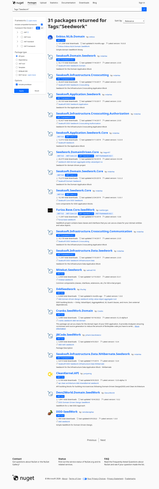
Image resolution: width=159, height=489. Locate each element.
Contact (17, 458)
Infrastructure (84, 260)
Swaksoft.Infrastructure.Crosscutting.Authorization (92, 113)
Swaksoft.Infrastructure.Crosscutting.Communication (94, 231)
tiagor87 (106, 152)
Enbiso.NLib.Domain (70, 36)
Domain (77, 46)
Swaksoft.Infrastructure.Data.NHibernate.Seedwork (93, 354)
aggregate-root (110, 299)
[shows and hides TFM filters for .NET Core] (17, 37)
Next (103, 440)
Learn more (32, 21)
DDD (68, 65)
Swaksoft (62, 65)
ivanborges (103, 210)
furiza (60, 219)
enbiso (92, 37)
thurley (83, 289)
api (59, 383)
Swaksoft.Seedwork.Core (73, 190)
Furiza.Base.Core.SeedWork (75, 209)
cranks (61, 320)
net (77, 320)
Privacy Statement (115, 478)
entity (88, 162)
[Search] (144, 9)
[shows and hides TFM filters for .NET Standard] (17, 41)
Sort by (118, 20)
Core (68, 200)
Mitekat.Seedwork (69, 269)
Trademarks (130, 478)
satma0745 (91, 270)
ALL (38, 28)
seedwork (62, 162)
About (64, 478)
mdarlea (103, 56)
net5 (64, 344)
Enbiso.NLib (69, 46)
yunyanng (87, 373)
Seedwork (74, 65)
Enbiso (61, 46)
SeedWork (85, 46)
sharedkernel (85, 383)
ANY (42, 28)
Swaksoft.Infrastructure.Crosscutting (82, 75)
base (65, 219)
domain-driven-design (71, 299)
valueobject (95, 162)
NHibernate (99, 364)
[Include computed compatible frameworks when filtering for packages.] (42, 24)
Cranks (100, 311)
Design (78, 402)
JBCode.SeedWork (68, 334)
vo (102, 162)
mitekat (61, 279)
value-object (99, 299)
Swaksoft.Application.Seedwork (78, 94)
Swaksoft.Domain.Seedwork (76, 55)
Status (62, 458)
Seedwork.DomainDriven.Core (77, 152)
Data (92, 260)
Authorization (95, 123)
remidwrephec (88, 412)
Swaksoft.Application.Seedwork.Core (82, 132)
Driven (72, 402)
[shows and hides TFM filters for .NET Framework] (17, 46)
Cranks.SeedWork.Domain (74, 310)
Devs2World (110, 393)
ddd (68, 162)
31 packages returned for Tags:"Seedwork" (77, 23)
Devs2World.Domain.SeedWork (78, 392)
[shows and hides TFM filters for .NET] (17, 32)
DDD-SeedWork (67, 411)
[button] (27, 20)
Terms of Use (75, 478)
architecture (71, 383)
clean (63, 383)
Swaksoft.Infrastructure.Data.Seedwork (84, 250)
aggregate (81, 162)
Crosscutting (84, 85)
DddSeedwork (66, 289)
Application (83, 104)
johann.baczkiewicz (93, 335)
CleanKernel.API (67, 373)
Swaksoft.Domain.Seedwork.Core (79, 171)
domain (73, 162)
